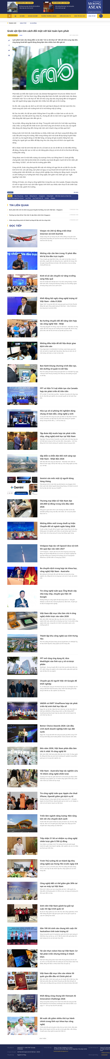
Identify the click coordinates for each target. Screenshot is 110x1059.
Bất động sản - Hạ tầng (25, 2)
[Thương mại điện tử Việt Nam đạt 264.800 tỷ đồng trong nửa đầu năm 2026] (22, 508)
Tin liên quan (19, 205)
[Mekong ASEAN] (94, 6)
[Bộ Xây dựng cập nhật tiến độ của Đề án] (12, 7)
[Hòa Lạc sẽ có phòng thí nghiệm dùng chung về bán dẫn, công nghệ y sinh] (22, 418)
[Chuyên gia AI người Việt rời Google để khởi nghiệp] (22, 688)
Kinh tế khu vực (79, 16)
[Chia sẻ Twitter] (9, 50)
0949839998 (104, 1055)
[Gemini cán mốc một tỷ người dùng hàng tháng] (22, 486)
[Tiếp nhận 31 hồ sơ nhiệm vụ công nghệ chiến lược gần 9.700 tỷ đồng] (22, 846)
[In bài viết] (9, 55)
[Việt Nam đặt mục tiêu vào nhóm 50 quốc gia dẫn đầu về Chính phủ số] (22, 981)
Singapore (42, 196)
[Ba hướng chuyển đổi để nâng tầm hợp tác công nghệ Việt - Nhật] (22, 328)
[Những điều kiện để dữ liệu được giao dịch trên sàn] (22, 351)
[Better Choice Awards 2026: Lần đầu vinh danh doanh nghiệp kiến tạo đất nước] (22, 733)
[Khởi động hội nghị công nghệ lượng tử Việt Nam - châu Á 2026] (22, 306)
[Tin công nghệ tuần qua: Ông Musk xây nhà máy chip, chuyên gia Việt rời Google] (22, 598)
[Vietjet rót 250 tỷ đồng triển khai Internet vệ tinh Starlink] (22, 238)
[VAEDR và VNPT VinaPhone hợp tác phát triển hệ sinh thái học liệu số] (22, 711)
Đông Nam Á (33, 196)
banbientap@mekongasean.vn (61, 1051)
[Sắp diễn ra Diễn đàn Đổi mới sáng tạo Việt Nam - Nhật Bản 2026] (22, 463)
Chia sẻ (10, 192)
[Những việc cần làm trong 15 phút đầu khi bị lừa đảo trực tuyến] (22, 261)
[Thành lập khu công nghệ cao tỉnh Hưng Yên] (22, 643)
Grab (20, 35)
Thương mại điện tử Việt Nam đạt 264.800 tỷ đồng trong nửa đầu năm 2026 (57, 503)
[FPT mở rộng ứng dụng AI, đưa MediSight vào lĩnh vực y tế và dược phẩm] (22, 666)
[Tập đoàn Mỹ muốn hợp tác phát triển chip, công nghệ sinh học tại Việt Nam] (22, 441)
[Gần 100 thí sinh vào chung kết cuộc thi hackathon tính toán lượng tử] (22, 936)
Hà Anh (76, 192)
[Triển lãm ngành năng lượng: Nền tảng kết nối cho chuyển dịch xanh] (22, 823)
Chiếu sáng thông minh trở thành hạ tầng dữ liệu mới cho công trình (29, 220)
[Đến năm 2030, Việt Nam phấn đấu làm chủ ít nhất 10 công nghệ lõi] (22, 756)
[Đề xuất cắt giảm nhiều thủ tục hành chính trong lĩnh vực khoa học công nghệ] (22, 1026)
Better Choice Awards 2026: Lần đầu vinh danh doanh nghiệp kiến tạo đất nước (57, 728)
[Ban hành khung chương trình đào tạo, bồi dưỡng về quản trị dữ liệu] (22, 373)
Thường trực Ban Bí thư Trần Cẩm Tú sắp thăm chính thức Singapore (29, 215)
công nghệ (50, 196)
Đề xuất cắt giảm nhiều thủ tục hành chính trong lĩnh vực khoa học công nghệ (57, 1021)
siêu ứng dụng (12, 35)
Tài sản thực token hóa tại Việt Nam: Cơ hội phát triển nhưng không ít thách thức (59, 953)
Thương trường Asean (48, 16)
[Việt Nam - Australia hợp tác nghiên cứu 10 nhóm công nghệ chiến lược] (22, 778)
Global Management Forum (16, 198)
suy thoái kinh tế (38, 198)
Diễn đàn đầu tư (65, 16)
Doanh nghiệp (33, 16)
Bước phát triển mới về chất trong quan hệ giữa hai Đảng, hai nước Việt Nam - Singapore (35, 210)
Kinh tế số (92, 16)
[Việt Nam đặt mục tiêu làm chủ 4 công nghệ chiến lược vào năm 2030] (22, 621)
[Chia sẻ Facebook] (9, 45)
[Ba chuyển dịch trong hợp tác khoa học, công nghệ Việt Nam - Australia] (22, 576)
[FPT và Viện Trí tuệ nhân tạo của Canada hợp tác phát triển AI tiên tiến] (22, 396)
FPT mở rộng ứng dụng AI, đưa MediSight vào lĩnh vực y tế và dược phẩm (57, 661)
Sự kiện (22, 16)
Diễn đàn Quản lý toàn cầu (63, 196)
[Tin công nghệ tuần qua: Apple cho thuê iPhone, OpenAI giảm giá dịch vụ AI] (22, 801)
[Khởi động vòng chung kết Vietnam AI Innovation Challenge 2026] (22, 1003)
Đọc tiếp (15, 225)
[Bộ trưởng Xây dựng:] (48, 7)
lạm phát (28, 198)
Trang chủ (12, 23)
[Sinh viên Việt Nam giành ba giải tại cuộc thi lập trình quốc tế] (22, 913)
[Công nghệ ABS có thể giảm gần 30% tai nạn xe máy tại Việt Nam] (22, 891)
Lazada (47, 198)
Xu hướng (33, 23)
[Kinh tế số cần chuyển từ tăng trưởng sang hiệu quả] (22, 283)
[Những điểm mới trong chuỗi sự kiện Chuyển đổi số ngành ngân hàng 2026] (22, 531)
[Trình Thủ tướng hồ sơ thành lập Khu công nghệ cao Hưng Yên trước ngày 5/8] (22, 868)
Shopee (53, 198)
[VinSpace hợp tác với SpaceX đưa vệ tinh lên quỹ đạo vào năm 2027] (22, 553)
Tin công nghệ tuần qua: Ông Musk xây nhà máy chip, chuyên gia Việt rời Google (58, 593)
